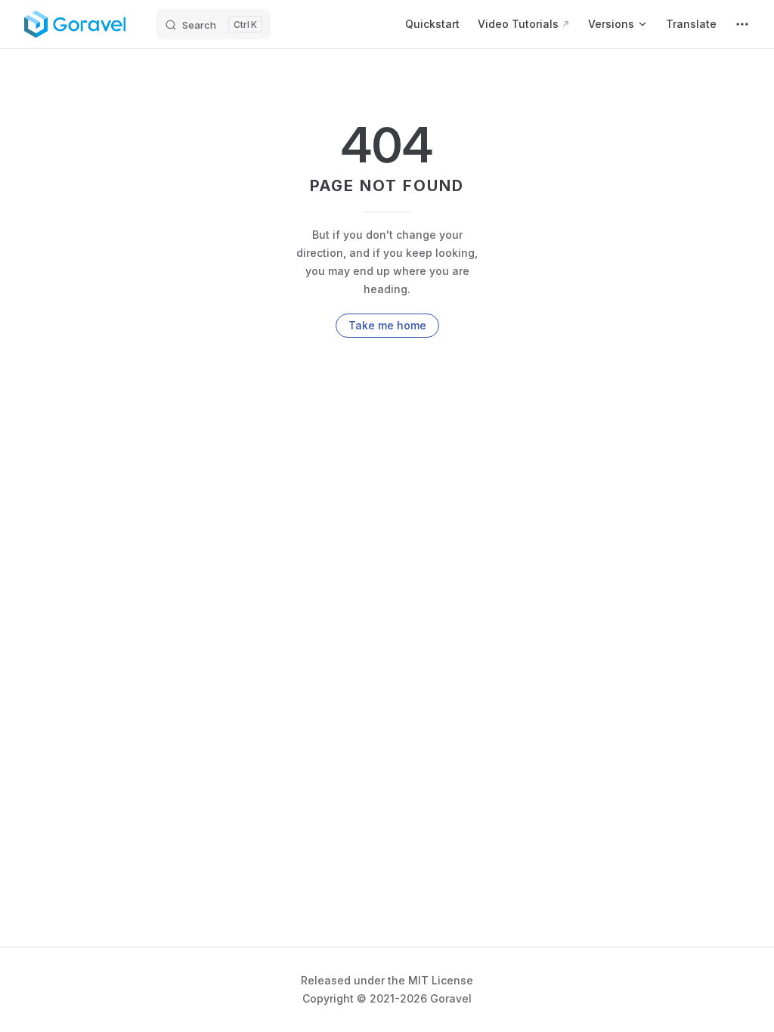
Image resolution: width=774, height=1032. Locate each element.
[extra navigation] (742, 24)
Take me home (387, 325)
